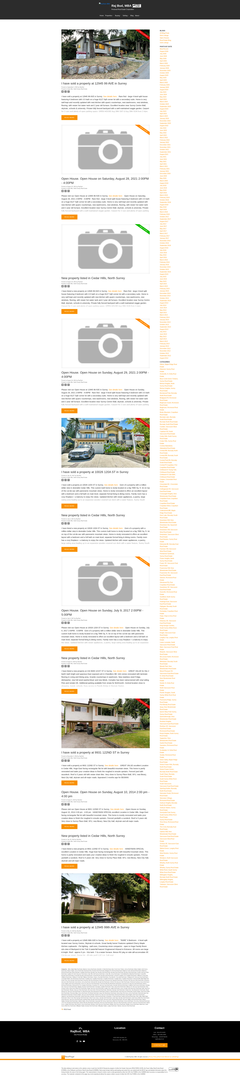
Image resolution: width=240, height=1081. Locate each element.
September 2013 (165, 327)
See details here (110, 96)
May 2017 (163, 228)
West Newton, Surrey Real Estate (82, 1004)
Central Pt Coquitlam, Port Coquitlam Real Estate (125, 975)
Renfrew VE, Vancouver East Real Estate (104, 994)
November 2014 (165, 296)
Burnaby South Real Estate (130, 972)
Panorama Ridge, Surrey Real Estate (78, 993)
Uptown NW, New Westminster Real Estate (89, 1002)
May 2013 (163, 336)
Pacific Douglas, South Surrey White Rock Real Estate (168, 695)
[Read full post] (105, 55)
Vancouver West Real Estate (120, 1002)
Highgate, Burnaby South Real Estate (86, 986)
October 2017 (164, 216)
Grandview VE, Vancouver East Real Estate (102, 985)
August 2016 (164, 248)
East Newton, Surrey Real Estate (83, 982)
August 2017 (164, 221)
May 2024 (163, 97)
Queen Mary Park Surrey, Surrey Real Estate (127, 993)
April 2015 (163, 284)
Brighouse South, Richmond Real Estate (132, 970)
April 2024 (163, 99)
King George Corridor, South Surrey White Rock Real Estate (168, 628)
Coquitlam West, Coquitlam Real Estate (123, 978)
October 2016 (164, 243)
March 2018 (164, 212)
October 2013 (164, 324)
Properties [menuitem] (108, 15)
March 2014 (164, 315)
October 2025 (164, 73)
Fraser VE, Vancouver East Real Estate (90, 983)
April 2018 (163, 209)
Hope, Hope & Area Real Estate (118, 986)
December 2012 (165, 348)
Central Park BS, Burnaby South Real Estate (103, 975)
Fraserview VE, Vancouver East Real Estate (132, 983)
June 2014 (163, 307)
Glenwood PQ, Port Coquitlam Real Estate (82, 985)
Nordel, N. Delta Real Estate (112, 991)
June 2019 (163, 188)
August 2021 (164, 154)
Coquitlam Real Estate (108, 978)
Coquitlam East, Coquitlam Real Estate (94, 978)
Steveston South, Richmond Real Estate (113, 999)
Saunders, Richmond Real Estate (98, 996)
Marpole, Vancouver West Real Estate (78, 989)
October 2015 (164, 269)
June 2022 (163, 130)
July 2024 (163, 92)
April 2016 (163, 257)
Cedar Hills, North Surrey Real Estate (77, 89)
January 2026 (164, 68)
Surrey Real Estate (128, 1001)
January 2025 (164, 87)
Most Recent (164, 49)
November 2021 (165, 147)
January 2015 (164, 291)
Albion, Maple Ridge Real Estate (75, 969)
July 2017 (163, 224)
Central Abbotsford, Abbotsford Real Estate (130, 973)
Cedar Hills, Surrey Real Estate (112, 973)
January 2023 (164, 118)
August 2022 (164, 125)
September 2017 (165, 219)
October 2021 (164, 149)
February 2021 (165, 169)
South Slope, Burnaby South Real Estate (122, 997)
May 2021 (163, 161)
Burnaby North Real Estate (117, 972)
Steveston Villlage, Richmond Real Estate (132, 999)
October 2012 (164, 353)
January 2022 (164, 142)
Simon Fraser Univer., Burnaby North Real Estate (100, 997)
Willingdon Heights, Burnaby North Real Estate (87, 1005)
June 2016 (163, 252)
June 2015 (163, 279)
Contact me (159, 1045)
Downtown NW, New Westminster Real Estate (94, 980)
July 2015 (163, 276)
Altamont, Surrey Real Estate (89, 969)
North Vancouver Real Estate (126, 991)
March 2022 (164, 137)
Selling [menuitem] (125, 15)
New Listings (164, 35)
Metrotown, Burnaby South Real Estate (116, 989)
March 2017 (164, 233)
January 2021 (164, 171)
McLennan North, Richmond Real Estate (97, 989)
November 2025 (165, 70)
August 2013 (164, 329)
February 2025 (165, 85)
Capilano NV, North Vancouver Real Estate (77, 973)
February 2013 (165, 343)
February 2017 (165, 236)
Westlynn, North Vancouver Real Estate (100, 1004)
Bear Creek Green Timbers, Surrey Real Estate (123, 969)
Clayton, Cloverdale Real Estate (101, 977)
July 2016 (163, 250)
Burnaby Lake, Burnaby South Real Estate (100, 972)
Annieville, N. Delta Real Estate (104, 969)
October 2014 (164, 298)
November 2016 (165, 240)
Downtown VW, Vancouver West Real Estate (133, 980)
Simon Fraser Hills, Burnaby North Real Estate (78, 997)
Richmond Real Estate (120, 994)
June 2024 (163, 94)
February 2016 (165, 262)
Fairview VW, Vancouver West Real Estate (120, 982)
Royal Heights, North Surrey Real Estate (135, 994)
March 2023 (164, 116)
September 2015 (165, 272)
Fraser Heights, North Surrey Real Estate (71, 983)
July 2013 (163, 331)
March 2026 (164, 63)
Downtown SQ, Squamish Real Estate (114, 980)
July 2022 (163, 128)
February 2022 (165, 140)
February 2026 (165, 65)
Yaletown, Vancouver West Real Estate (126, 1005)
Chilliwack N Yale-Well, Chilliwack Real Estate (82, 977)
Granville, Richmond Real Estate (120, 985)
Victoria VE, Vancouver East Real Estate (137, 1002)
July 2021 (163, 157)
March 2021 (164, 166)
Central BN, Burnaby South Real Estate (83, 975)
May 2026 (163, 58)
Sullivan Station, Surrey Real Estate (86, 1001)
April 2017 (163, 231)
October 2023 (164, 104)
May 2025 (163, 77)
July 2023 (163, 111)
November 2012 (165, 351)
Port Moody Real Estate (93, 993)
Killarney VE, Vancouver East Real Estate (136, 986)
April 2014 (163, 312)
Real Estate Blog (165, 40)
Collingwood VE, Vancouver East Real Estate (137, 977)
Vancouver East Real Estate (106, 1002)
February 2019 (165, 197)
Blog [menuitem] (132, 15)
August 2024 (164, 89)
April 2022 (163, 135)
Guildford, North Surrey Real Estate (137, 985)
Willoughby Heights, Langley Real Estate (107, 1005)
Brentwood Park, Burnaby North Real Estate (94, 970)
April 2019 (163, 193)
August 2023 (164, 109)
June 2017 (163, 226)
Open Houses (164, 38)
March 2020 (164, 181)
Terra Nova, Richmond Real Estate (142, 1001)
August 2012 (164, 358)
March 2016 (164, 260)
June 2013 (163, 334)
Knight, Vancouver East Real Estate (95, 988)
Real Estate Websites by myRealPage (168, 1057)
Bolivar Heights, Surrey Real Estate (76, 970)
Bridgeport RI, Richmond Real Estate (113, 970)
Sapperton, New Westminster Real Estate (71, 996)
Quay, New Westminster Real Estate (107, 993)
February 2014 (165, 317)
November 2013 (165, 322)
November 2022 (165, 121)
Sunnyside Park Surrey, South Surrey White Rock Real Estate (109, 1001)
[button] (77, 1041)
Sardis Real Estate (85, 996)
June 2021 (163, 159)
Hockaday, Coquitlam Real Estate (103, 986)
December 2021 (165, 145)
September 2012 (165, 355)
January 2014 (164, 319)
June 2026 (163, 56)
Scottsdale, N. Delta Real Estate (113, 996)
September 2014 (165, 300)
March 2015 (164, 286)
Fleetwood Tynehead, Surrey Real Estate (139, 982)
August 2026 (164, 51)
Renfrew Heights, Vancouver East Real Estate (84, 994)
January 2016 (164, 264)
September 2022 (165, 123)
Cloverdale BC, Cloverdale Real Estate (118, 977)
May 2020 (163, 178)
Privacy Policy (153, 1057)
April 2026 (163, 61)
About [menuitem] (137, 15)
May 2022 (163, 133)
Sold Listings (164, 42)
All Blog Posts (164, 33)
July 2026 (163, 53)
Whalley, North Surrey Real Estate (118, 1004)
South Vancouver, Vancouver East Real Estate (72, 999)
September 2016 (165, 245)
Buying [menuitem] (117, 15)
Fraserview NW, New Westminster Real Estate (110, 983)
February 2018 (165, 214)
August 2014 (164, 303)
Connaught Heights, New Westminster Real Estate (73, 978)
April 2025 (163, 80)
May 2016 (163, 255)
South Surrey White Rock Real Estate (140, 997)
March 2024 (164, 101)
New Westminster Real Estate (98, 991)
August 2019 (164, 183)
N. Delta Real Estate (86, 991)
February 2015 (165, 288)
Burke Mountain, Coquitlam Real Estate (81, 972)
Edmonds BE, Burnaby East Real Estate (100, 982)
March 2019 (164, 195)
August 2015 (164, 274)
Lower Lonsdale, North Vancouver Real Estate (131, 988)
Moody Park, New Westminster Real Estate (136, 989)
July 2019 (163, 185)
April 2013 (163, 339)
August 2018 (164, 205)
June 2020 (163, 176)
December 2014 (165, 293)
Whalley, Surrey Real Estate (132, 1004)
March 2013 (164, 341)
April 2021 (163, 164)
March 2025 (164, 82)
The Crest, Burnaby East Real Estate (70, 1002)
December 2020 (165, 173)
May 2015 (163, 281)
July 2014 (163, 305)
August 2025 (164, 75)
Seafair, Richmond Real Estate (129, 996)
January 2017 (164, 238)
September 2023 (165, 106)
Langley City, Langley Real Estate (112, 988)
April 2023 (163, 113)
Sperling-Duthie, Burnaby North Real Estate (93, 999)
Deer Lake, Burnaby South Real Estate (74, 980)
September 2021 (165, 152)
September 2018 (165, 202)
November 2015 (165, 267)
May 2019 (163, 190)
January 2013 (164, 346)
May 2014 (163, 310)
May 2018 (163, 207)
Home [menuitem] (102, 15)
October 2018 (164, 200)
